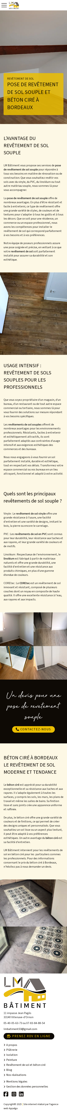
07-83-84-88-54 (35, 1023)
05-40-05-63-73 (13, 1023)
